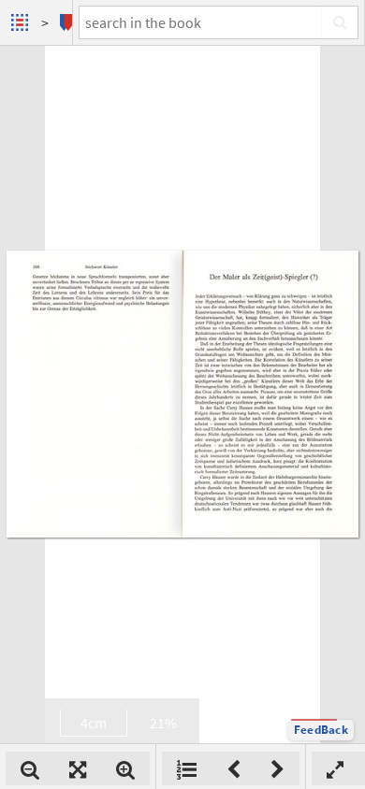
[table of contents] (187, 768)
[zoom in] (125, 768)
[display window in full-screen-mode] (335, 768)
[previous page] (234, 768)
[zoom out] (30, 768)
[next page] (277, 768)
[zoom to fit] (77, 768)
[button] (321, 730)
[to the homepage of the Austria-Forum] (22, 22)
